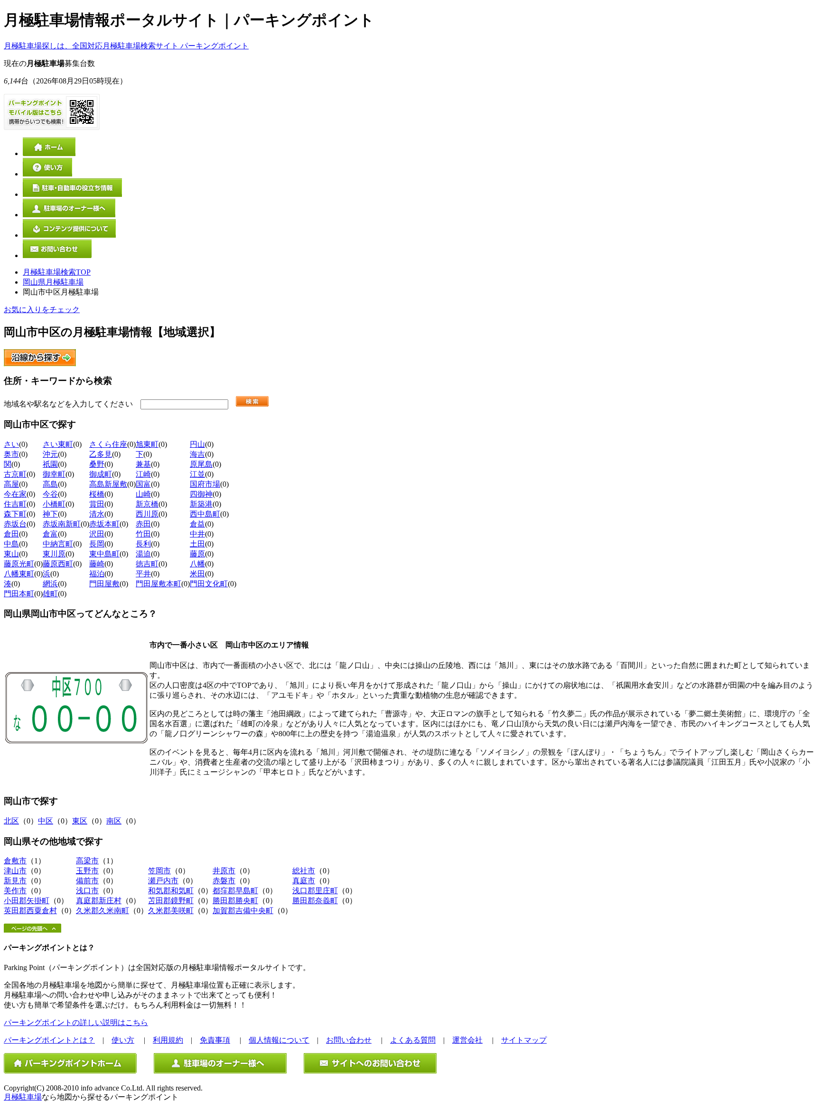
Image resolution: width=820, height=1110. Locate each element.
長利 (143, 544)
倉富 (50, 534)
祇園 (50, 464)
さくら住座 (108, 444)
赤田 (143, 524)
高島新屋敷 (108, 484)
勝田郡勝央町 (235, 901)
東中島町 (104, 554)
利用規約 (168, 1040)
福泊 (96, 574)
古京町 (15, 474)
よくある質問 (413, 1040)
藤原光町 (19, 564)
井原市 (224, 871)
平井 (143, 574)
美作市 (15, 891)
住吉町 (15, 504)
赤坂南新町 (62, 524)
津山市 (15, 871)
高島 (50, 484)
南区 (113, 821)
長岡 (96, 544)
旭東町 (147, 444)
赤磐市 (224, 881)
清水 (96, 514)
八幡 (197, 564)
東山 (11, 554)
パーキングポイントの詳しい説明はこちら (76, 1022)
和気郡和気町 (171, 891)
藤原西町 (58, 564)
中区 (45, 821)
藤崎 (96, 564)
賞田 (96, 504)
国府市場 (205, 484)
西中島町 (205, 514)
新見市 (15, 881)
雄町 (50, 594)
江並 (197, 474)
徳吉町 (147, 564)
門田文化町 (209, 584)
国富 (143, 484)
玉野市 (87, 871)
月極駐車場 (23, 1097)
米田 (197, 574)
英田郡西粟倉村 (30, 910)
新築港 (201, 504)
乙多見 (100, 454)
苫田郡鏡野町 (171, 901)
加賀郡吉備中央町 (243, 910)
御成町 (100, 474)
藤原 (197, 554)
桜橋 (96, 494)
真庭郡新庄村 (98, 901)
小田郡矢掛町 (26, 901)
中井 (197, 534)
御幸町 (54, 474)
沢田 (96, 534)
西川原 (147, 514)
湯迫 (143, 554)
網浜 (50, 584)
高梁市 (87, 861)
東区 (79, 821)
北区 (11, 821)
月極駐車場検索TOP (57, 272)
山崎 (143, 494)
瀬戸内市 (163, 881)
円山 (197, 444)
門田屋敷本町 (158, 584)
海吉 (197, 454)
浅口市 (87, 891)
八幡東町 (19, 574)
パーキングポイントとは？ (49, 1040)
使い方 (123, 1040)
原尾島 (201, 464)
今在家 (15, 494)
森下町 (15, 514)
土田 (197, 544)
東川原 (54, 554)
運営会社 (467, 1040)
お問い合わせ (349, 1040)
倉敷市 (15, 861)
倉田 (11, 534)
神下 (50, 514)
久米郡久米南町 (102, 910)
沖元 (50, 454)
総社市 (303, 871)
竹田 (143, 534)
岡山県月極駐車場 (53, 282)
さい (11, 444)
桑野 (96, 464)
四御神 (201, 494)
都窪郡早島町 (235, 891)
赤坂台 (15, 524)
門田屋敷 (104, 584)
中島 (11, 544)
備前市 (87, 881)
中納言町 (58, 544)
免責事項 (215, 1040)
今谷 (50, 494)
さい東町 (58, 444)
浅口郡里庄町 (315, 891)
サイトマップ (524, 1040)
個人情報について (279, 1040)
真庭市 (303, 881)
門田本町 (19, 594)
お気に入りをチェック (42, 309)
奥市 (11, 454)
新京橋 (147, 504)
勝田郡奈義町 (315, 901)
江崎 (143, 474)
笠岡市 (159, 871)
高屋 (11, 484)
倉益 (197, 524)
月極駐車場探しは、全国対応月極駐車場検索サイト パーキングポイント (126, 46)
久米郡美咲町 (171, 910)
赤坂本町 (104, 524)
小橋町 (54, 504)
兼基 (143, 464)
